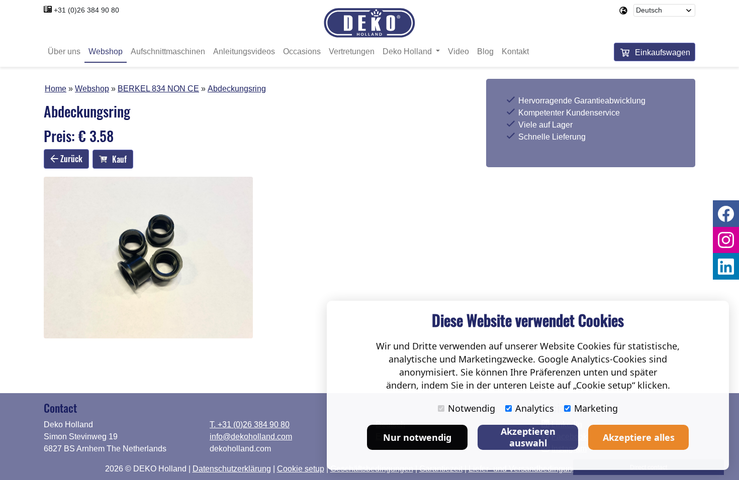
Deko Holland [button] (408, 51)
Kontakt (515, 51)
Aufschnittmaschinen (168, 51)
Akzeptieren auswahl (528, 437)
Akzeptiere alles (639, 437)
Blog (485, 51)
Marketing (596, 408)
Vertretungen (352, 51)
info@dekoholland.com (251, 436)
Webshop (105, 51)
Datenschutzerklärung (232, 468)
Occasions (302, 51)
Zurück (70, 159)
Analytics (534, 408)
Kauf (119, 159)
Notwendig (471, 408)
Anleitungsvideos (244, 51)
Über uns (64, 51)
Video (458, 51)
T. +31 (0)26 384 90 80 (250, 424)
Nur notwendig (417, 437)
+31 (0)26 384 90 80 (86, 10)
